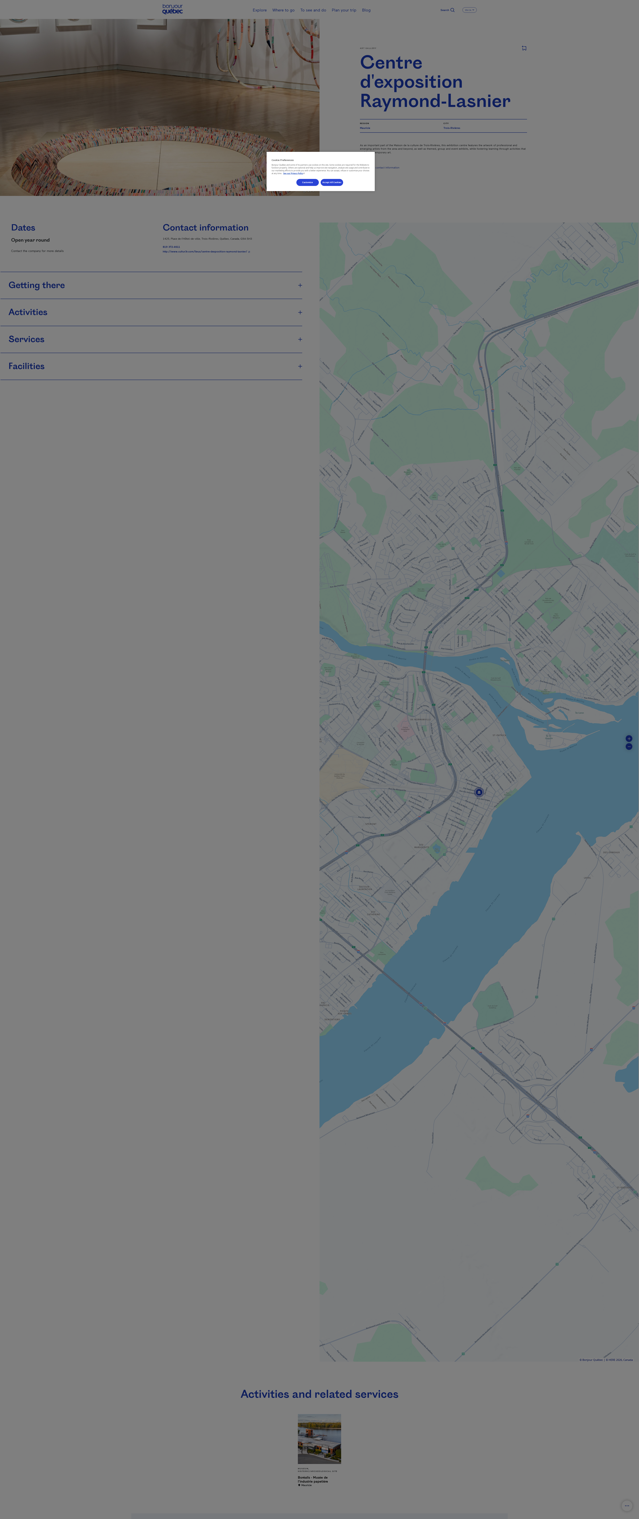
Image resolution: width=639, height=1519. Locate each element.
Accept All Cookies (331, 182)
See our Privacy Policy (294, 173)
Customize (307, 182)
